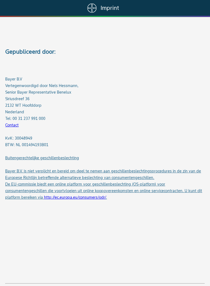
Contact (12, 125)
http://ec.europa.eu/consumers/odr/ (75, 197)
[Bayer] (92, 8)
